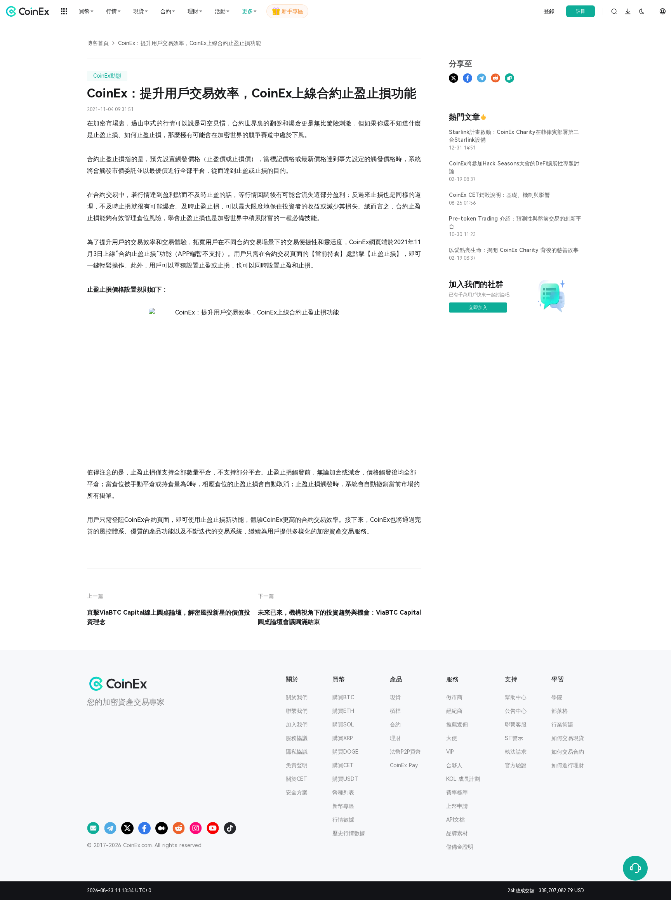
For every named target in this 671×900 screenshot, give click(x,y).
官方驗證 (516, 765)
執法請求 (516, 752)
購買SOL (343, 724)
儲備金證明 (459, 847)
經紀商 (454, 711)
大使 (451, 738)
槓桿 (395, 711)
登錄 (549, 11)
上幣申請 (457, 806)
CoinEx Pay (404, 765)
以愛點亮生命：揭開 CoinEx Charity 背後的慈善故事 (514, 250)
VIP (450, 752)
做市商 (454, 697)
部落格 (559, 711)
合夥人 (454, 765)
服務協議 (297, 738)
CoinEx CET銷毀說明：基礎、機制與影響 (499, 195)
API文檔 (455, 820)
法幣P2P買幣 (405, 752)
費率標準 (457, 792)
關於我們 (297, 697)
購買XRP (342, 738)
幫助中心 (516, 697)
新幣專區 (343, 806)
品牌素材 (457, 833)
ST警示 (514, 738)
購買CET (343, 765)
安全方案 (297, 792)
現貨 (395, 697)
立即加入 (478, 307)
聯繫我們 (297, 711)
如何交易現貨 (567, 738)
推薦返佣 (457, 724)
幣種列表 (343, 792)
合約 (395, 724)
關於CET (296, 779)
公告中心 (516, 711)
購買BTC (343, 697)
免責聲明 (297, 765)
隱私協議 (297, 752)
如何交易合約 (567, 752)
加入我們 (297, 724)
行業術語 (562, 724)
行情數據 (343, 820)
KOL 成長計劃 (463, 779)
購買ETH (343, 711)
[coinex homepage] (29, 11)
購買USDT (345, 779)
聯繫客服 (516, 724)
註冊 (580, 11)
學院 (556, 697)
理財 (395, 738)
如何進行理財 (567, 765)
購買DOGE (345, 752)
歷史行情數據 (348, 833)
